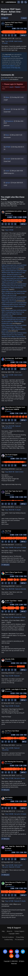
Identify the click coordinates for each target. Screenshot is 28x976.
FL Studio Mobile (7, 428)
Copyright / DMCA (14, 933)
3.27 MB (11, 901)
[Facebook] (5, 951)
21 (25, 663)
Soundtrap (5, 750)
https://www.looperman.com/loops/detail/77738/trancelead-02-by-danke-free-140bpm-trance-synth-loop (14, 280)
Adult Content (18, 41)
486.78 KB (11, 589)
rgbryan (7, 182)
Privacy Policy (20, 937)
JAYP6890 (8, 147)
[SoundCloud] (11, 956)
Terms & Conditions (8, 937)
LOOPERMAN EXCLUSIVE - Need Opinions (15, 212)
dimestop (9, 799)
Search (24, 18)
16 (25, 362)
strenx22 (7, 109)
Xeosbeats (10, 602)
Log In (11, 87)
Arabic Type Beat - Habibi (13, 601)
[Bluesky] (17, 951)
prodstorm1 (10, 495)
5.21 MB (11, 617)
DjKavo (7, 97)
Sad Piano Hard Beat (12, 731)
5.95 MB (11, 41)
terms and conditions (8, 66)
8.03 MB (11, 865)
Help (3, 931)
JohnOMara (10, 574)
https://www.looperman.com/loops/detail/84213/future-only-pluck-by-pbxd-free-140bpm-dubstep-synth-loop (14, 267)
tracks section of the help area (11, 68)
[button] (25, 2)
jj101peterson (9, 121)
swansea (9, 691)
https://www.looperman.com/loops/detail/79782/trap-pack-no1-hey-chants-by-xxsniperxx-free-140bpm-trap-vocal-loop (14, 334)
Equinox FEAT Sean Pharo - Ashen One (14, 23)
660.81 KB (11, 472)
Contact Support (19, 931)
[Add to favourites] (12, 35)
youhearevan (10, 886)
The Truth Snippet (11, 455)
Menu (5, 18)
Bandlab (23, 589)
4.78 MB (11, 230)
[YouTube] (11, 951)
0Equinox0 (10, 26)
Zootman (9, 763)
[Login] (18, 2)
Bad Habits (9, 797)
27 (25, 458)
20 (25, 765)
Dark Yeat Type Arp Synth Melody (14, 492)
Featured (18, 426)
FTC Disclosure (19, 939)
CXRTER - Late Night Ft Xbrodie (15, 689)
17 (25, 801)
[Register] (22, 2)
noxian (7, 171)
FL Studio (5, 43)
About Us (9, 931)
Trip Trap (8, 531)
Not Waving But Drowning (14, 761)
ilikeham (9, 661)
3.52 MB (11, 676)
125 (25, 217)
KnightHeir (10, 456)
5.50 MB (11, 706)
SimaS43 (7, 159)
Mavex (7, 135)
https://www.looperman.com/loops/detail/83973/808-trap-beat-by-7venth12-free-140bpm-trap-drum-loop (14, 299)
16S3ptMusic (10, 360)
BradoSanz (10, 215)
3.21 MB (11, 778)
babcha (9, 733)
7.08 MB (11, 547)
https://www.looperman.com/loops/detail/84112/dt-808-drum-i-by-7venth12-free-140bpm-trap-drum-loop (14, 293)
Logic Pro (5, 377)
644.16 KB (11, 426)
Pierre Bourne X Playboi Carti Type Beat (15, 883)
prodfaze (9, 850)
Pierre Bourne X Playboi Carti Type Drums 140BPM (15, 408)
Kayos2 (9, 533)
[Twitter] (23, 951)
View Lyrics (6, 564)
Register (17, 87)
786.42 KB (11, 510)
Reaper (23, 778)
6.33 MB (11, 748)
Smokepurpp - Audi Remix (14, 358)
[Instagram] (17, 956)
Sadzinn (9, 411)
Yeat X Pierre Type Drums (13, 572)
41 (25, 534)
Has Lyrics (17, 547)
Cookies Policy (8, 939)
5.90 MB (11, 814)
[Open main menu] (2, 2)
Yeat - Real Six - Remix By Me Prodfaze (15, 847)
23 (25, 693)
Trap (6, 41)
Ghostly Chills (9, 659)
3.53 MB (11, 375)
